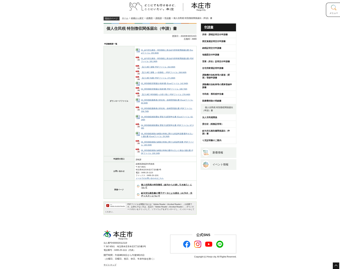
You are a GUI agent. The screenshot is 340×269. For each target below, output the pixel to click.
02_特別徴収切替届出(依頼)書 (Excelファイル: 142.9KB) (164, 83)
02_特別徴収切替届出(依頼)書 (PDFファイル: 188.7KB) (164, 89)
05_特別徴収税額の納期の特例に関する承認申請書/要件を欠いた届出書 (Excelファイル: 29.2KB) (167, 135)
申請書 (167, 18)
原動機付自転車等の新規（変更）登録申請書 (216, 76)
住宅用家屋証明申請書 (213, 68)
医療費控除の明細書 (211, 101)
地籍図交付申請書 (210, 55)
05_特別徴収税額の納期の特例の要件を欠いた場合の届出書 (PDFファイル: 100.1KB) (167, 151)
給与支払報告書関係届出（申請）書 (216, 132)
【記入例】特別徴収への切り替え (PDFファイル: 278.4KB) (165, 94)
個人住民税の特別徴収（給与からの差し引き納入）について (166, 186)
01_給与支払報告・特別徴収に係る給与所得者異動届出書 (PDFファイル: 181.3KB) (167, 59)
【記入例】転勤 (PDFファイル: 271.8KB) (158, 78)
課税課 (158, 18)
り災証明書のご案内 (211, 140)
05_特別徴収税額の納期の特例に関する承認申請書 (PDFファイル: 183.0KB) (167, 143)
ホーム (125, 18)
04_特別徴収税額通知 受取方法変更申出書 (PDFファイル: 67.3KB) (167, 126)
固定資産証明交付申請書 (214, 41)
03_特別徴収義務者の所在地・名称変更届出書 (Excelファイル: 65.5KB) (167, 101)
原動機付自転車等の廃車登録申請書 (217, 85)
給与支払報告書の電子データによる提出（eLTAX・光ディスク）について (166, 194)
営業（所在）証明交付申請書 (216, 61)
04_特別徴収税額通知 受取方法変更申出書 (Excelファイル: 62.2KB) (167, 118)
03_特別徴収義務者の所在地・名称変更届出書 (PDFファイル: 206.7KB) (166, 109)
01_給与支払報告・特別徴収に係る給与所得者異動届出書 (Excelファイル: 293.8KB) (167, 51)
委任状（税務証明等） (213, 124)
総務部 (149, 18)
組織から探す (137, 18)
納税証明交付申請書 (211, 48)
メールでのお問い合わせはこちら (150, 178)
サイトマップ (110, 265)
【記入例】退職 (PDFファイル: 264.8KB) (158, 67)
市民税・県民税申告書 (213, 94)
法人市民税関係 (209, 117)
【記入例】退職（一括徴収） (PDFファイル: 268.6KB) (163, 72)
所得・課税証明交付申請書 (215, 34)
